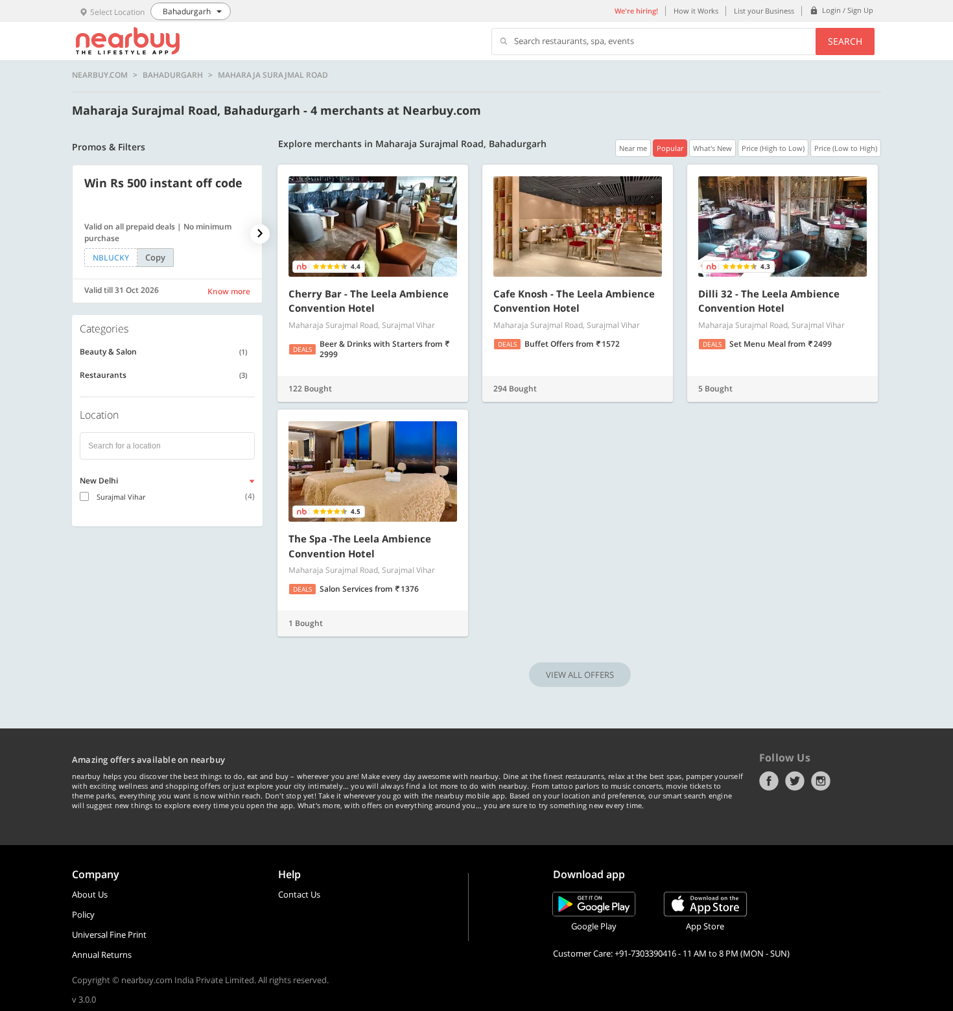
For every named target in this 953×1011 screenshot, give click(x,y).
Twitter (795, 781)
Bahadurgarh (173, 75)
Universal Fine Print (109, 934)
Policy (83, 914)
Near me (633, 148)
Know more (228, 291)
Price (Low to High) (845, 148)
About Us (90, 894)
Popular (670, 148)
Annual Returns (102, 954)
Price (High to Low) (773, 148)
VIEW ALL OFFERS (580, 674)
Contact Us (299, 894)
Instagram (820, 781)
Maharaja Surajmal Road (273, 75)
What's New (712, 148)
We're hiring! (636, 11)
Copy (155, 257)
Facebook (769, 781)
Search (845, 41)
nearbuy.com (100, 75)
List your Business (764, 11)
